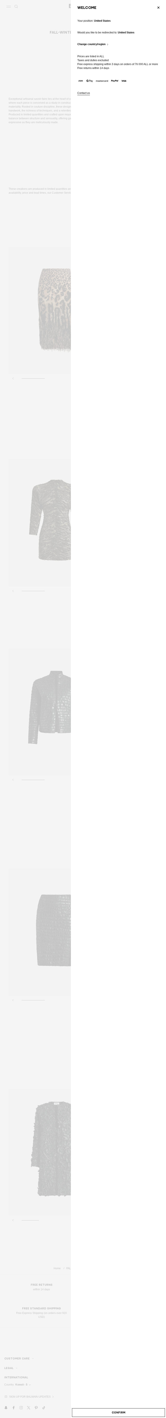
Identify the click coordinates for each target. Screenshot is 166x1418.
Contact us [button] (83, 93)
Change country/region (91, 44)
